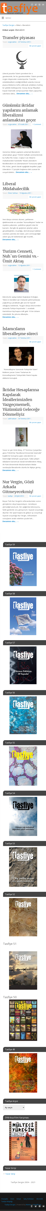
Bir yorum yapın (35, 46)
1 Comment (37, 124)
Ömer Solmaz (13, 193)
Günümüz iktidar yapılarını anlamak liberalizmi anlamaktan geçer (20, 112)
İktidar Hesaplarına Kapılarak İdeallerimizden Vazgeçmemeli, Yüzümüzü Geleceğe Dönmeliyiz (21, 402)
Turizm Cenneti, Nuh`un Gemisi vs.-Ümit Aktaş (21, 256)
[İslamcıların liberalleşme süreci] (23, 356)
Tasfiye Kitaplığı (7, 1201)
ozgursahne (12, 42)
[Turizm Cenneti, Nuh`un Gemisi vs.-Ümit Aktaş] (23, 284)
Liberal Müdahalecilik (16, 186)
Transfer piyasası (19, 37)
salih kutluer (12, 419)
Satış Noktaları (29, 1199)
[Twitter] (35, 5)
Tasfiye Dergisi (8, 25)
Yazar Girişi (10, 1173)
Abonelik (39, 1199)
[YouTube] (43, 5)
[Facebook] (32, 5)
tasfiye (10, 496)
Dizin (12, 1199)
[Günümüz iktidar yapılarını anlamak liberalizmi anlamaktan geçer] (23, 139)
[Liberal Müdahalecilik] (23, 209)
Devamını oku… (25, 93)
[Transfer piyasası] (23, 60)
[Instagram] (39, 5)
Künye (19, 1199)
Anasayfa (4, 1199)
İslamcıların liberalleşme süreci (20, 331)
